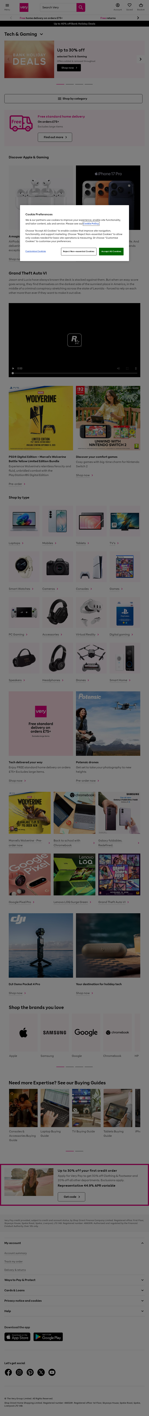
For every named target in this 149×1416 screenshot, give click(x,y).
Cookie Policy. (91, 223)
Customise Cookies (35, 251)
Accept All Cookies (111, 251)
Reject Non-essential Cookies (78, 251)
